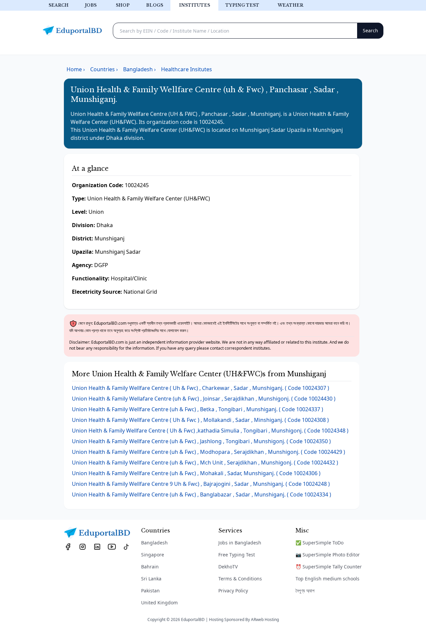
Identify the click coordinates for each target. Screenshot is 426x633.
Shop (122, 5)
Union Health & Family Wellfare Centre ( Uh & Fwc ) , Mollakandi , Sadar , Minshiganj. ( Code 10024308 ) (200, 420)
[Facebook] (68, 546)
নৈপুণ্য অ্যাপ (305, 590)
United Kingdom (159, 602)
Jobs (91, 5)
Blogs (154, 5)
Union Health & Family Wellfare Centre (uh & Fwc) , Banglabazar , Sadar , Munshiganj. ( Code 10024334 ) (201, 494)
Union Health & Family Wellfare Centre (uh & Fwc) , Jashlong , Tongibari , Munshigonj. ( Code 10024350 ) (201, 441)
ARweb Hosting (265, 619)
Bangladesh (154, 542)
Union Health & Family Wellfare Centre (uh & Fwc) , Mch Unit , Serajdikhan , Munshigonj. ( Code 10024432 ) (205, 462)
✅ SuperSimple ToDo (319, 542)
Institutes (194, 5)
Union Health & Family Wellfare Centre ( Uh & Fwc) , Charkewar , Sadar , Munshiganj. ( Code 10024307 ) (200, 388)
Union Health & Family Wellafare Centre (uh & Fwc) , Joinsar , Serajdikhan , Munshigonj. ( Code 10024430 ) (203, 398)
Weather (290, 5)
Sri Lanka (151, 578)
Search (59, 5)
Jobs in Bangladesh (239, 542)
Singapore (152, 554)
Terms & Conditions (240, 578)
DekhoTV (228, 566)
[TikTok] (126, 546)
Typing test (242, 5)
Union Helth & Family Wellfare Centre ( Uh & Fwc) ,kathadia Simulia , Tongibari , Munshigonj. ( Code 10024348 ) (210, 430)
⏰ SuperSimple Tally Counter (329, 566)
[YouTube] (112, 546)
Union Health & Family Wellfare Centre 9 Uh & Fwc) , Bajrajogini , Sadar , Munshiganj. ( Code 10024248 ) (201, 483)
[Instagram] (83, 546)
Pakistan (150, 590)
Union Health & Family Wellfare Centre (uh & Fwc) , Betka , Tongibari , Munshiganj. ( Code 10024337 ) (197, 409)
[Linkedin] (97, 546)
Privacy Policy (233, 590)
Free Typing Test (236, 554)
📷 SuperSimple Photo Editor (328, 554)
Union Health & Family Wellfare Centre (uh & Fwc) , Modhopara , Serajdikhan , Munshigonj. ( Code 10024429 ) (208, 452)
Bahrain (150, 566)
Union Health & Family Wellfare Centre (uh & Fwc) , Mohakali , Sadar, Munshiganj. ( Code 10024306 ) (196, 473)
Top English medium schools (327, 578)
